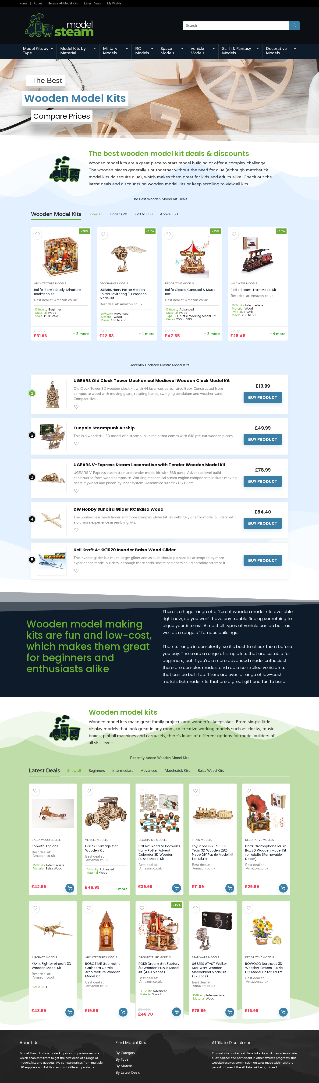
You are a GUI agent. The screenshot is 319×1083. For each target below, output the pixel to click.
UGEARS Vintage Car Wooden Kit (101, 848)
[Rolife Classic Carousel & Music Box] (192, 257)
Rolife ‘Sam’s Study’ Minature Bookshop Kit (57, 291)
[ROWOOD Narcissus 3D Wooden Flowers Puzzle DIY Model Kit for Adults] (266, 931)
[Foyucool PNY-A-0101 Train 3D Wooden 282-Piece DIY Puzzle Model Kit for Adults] (213, 813)
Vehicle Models (197, 50)
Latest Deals (92, 3)
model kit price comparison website (74, 1053)
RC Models (142, 50)
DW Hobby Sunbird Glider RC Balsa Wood (118, 509)
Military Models (110, 50)
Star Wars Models (205, 957)
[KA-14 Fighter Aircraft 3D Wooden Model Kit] (53, 931)
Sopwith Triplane (45, 846)
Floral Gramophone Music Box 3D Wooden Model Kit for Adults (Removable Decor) (266, 852)
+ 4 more (277, 333)
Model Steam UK (32, 1053)
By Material (124, 1066)
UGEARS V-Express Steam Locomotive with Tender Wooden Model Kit (150, 465)
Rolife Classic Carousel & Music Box (190, 291)
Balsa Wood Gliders (46, 840)
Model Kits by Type (35, 50)
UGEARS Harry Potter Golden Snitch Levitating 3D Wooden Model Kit (123, 293)
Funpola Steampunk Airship (104, 428)
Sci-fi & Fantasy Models (236, 50)
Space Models (167, 50)
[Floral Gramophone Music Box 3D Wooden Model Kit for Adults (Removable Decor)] (266, 813)
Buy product (262, 397)
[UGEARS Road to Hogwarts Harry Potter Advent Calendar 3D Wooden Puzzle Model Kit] (159, 813)
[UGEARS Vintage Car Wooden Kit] (106, 813)
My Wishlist (115, 3)
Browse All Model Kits (63, 3)
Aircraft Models (44, 957)
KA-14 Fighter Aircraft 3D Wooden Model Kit (51, 965)
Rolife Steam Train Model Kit (253, 289)
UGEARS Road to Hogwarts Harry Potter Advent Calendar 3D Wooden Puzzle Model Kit (159, 852)
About (38, 3)
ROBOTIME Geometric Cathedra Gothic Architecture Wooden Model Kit (103, 970)
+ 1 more (146, 333)
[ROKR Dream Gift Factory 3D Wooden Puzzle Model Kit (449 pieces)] (159, 931)
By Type (122, 1060)
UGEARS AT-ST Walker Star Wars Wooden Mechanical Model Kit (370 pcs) (209, 970)
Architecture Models (50, 283)
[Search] (294, 25)
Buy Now (69, 888)
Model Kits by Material (73, 50)
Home (23, 3)
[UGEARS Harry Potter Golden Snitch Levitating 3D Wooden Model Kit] (127, 257)
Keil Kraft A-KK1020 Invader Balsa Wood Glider (125, 550)
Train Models (202, 840)
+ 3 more (81, 333)
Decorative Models (276, 50)
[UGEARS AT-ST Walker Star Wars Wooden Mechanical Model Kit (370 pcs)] (213, 931)
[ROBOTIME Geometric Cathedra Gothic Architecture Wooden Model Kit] (106, 931)
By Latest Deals (128, 1073)
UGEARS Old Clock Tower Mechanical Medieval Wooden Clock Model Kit (152, 380)
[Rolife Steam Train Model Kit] (258, 257)
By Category (125, 1053)
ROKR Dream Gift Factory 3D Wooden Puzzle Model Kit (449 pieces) (158, 967)
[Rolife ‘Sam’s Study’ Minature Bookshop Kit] (61, 257)
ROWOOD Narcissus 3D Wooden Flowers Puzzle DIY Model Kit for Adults (264, 967)
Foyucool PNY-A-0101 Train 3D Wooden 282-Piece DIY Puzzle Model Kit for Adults (213, 852)
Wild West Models (244, 283)
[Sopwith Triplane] (53, 813)
